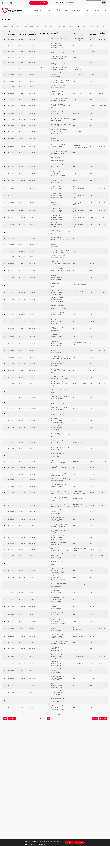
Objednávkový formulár (38, 3)
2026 (5, 26)
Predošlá (12, 718)
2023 (25, 26)
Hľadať (104, 2)
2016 (71, 26)
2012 (98, 26)
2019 (51, 26)
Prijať (69, 842)
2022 (31, 26)
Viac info (87, 10)
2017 (64, 26)
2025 (12, 26)
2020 (45, 26)
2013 (91, 26)
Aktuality (96, 10)
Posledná (103, 718)
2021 (38, 26)
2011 (104, 26)
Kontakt (104, 10)
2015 (78, 26)
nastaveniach (42, 844)
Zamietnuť (79, 842)
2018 (58, 26)
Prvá (5, 718)
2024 (18, 26)
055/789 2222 (70, 3)
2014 (84, 26)
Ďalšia (95, 718)
